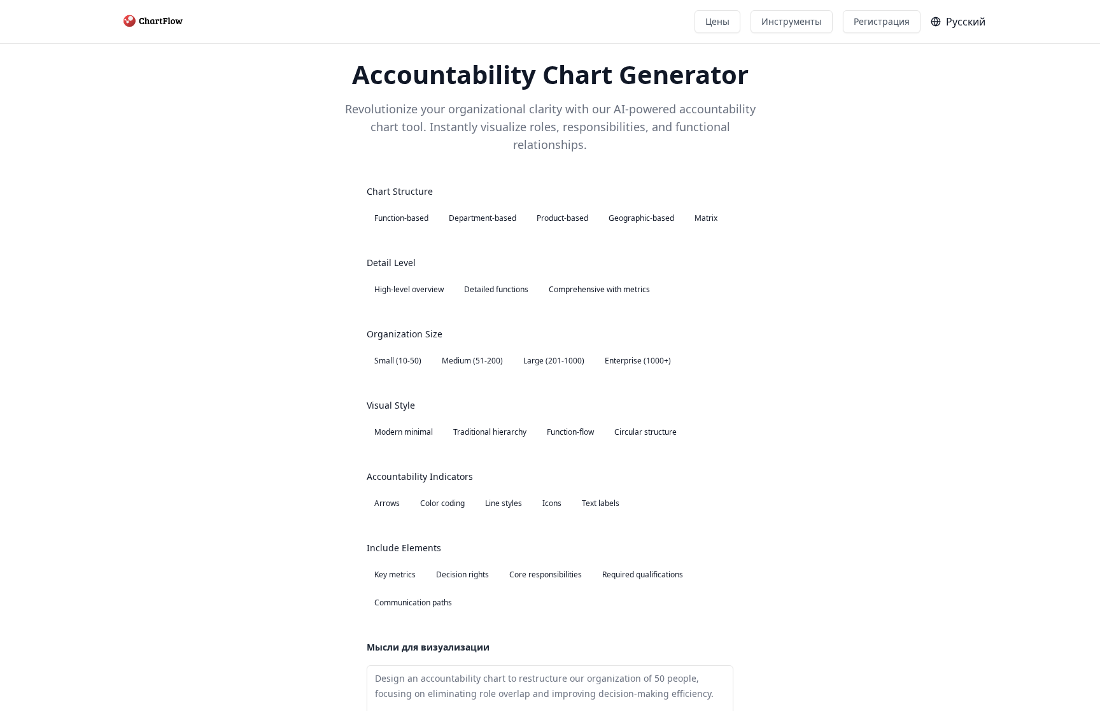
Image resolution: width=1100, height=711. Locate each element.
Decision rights (462, 574)
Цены (717, 21)
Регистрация (882, 21)
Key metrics (395, 574)
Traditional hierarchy (489, 431)
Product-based (562, 218)
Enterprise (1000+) (638, 360)
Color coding (442, 503)
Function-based (401, 218)
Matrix (706, 218)
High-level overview (409, 289)
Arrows (387, 503)
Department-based (482, 218)
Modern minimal (403, 431)
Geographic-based (641, 218)
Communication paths (413, 602)
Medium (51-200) (472, 360)
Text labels (600, 503)
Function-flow (570, 431)
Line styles (503, 503)
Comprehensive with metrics (599, 289)
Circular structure (645, 431)
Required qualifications (642, 574)
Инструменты (791, 21)
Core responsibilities (545, 574)
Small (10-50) (397, 360)
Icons (551, 503)
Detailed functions (496, 289)
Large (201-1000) (553, 360)
